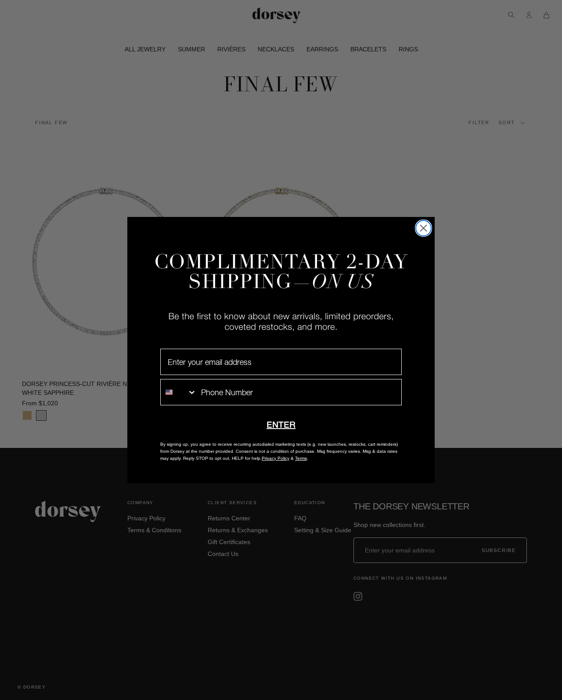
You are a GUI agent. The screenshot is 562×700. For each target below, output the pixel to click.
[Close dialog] (423, 228)
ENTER (281, 424)
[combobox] (179, 392)
